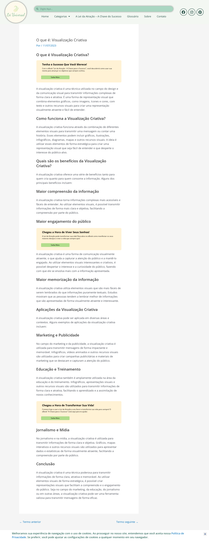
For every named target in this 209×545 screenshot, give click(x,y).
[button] (205, 534)
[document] (104, 272)
